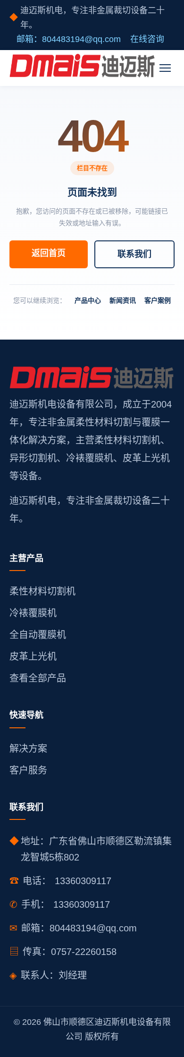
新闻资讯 (122, 300)
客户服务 (28, 770)
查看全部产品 (37, 678)
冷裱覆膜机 (33, 613)
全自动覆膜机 (37, 635)
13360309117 (83, 881)
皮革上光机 (33, 656)
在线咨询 (147, 39)
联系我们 (134, 254)
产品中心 (88, 300)
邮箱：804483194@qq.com (69, 39)
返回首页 (49, 253)
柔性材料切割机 (42, 591)
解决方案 (28, 748)
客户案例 (157, 300)
